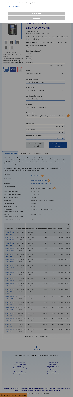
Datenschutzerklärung (14, 6)
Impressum (11, 8)
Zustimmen (36, 14)
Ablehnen (36, 18)
